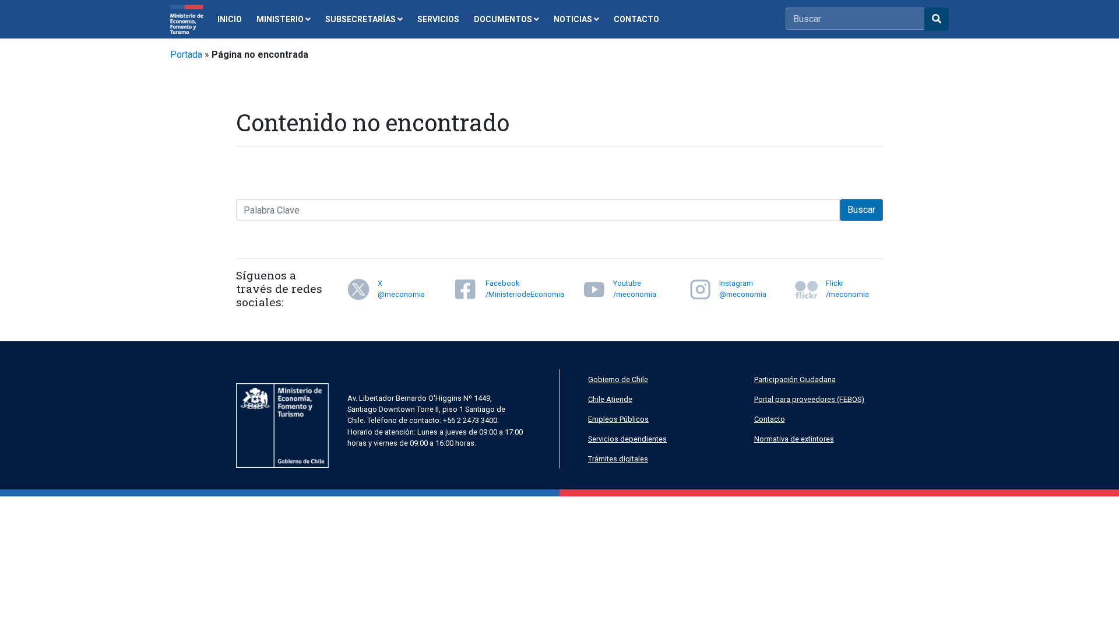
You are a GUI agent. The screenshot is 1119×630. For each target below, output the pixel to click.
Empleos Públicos (618, 419)
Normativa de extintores (794, 439)
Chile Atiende (610, 399)
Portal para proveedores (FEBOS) (809, 399)
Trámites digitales (618, 458)
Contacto (769, 419)
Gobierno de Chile (618, 379)
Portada (186, 54)
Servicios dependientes (627, 439)
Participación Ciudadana (795, 379)
